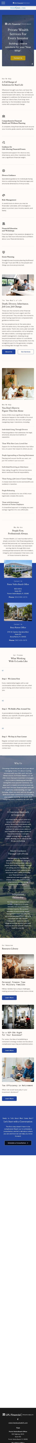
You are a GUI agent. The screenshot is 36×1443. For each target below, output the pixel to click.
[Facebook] (32, 64)
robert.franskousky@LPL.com (18, 1423)
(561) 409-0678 (21, 640)
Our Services (25, 352)
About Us (8, 352)
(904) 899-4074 (21, 597)
